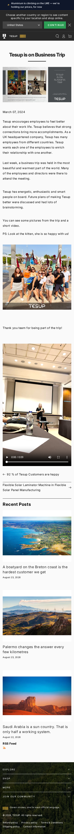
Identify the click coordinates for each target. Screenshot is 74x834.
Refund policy (10, 822)
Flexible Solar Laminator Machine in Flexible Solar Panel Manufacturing (34, 487)
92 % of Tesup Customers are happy (33, 474)
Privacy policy (29, 822)
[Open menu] (4, 36)
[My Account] (63, 36)
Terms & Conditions (52, 822)
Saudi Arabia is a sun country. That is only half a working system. (35, 729)
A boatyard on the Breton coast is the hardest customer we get (35, 569)
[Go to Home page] (17, 36)
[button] (37, 277)
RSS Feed (10, 743)
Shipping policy (11, 826)
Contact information (34, 826)
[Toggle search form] (57, 36)
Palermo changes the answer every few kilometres (33, 649)
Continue (56, 25)
